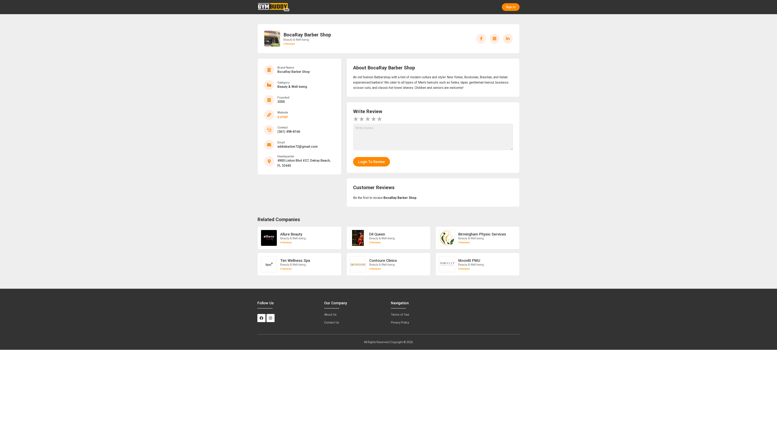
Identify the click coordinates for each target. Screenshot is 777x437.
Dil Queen (377, 234)
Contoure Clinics (383, 260)
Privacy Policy (400, 322)
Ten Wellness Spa (295, 260)
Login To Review (371, 162)
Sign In (511, 7)
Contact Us (331, 322)
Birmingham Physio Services (482, 234)
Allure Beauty (291, 234)
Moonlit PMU (469, 260)
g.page (282, 117)
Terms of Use (400, 314)
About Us (330, 314)
